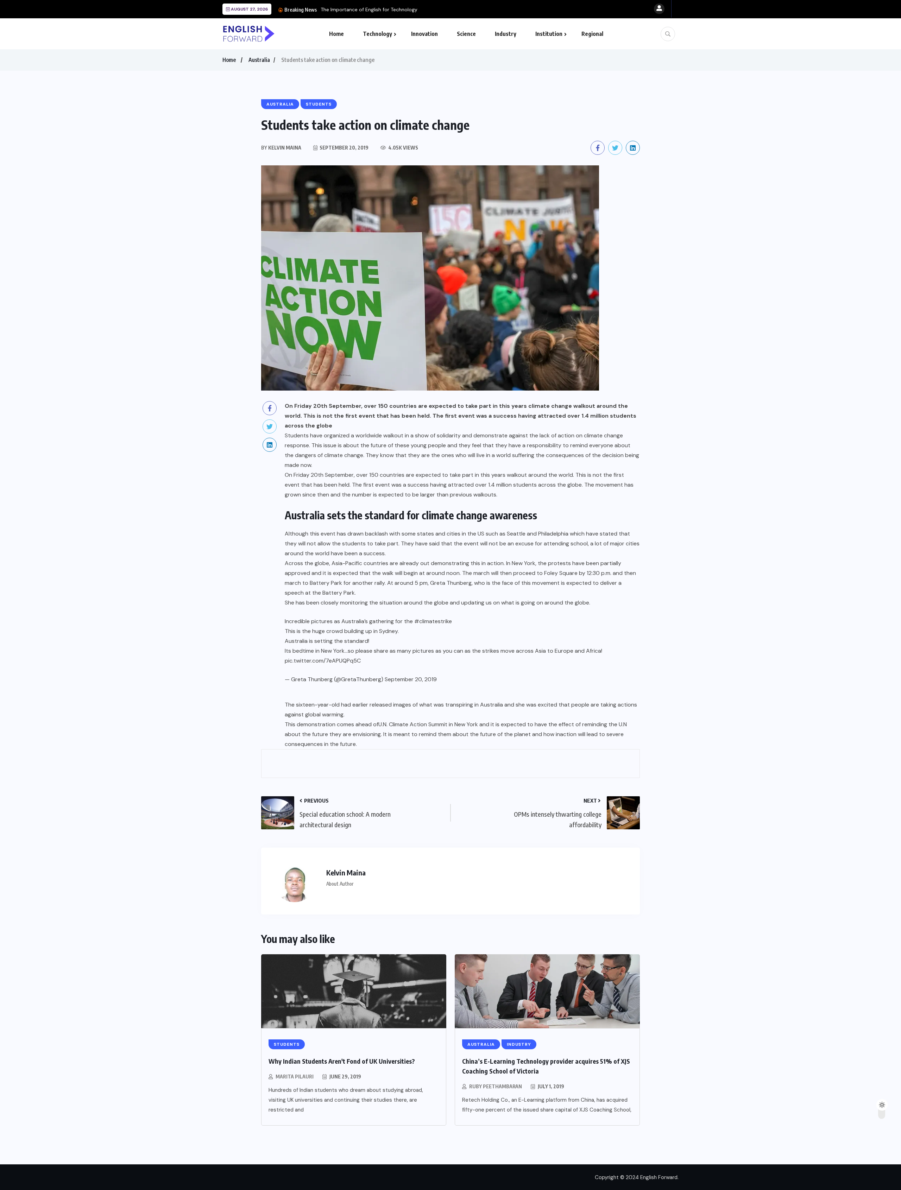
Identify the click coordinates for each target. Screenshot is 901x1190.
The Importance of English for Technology (369, 9)
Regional (592, 33)
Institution (548, 33)
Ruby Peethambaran (495, 1086)
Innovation (424, 33)
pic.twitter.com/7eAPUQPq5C (323, 660)
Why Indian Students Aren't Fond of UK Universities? (342, 1061)
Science (466, 33)
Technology (377, 33)
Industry (505, 33)
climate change (603, 435)
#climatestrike (433, 621)
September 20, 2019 (411, 679)
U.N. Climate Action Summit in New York (428, 724)
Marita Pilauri (295, 1077)
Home (336, 33)
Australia (259, 59)
